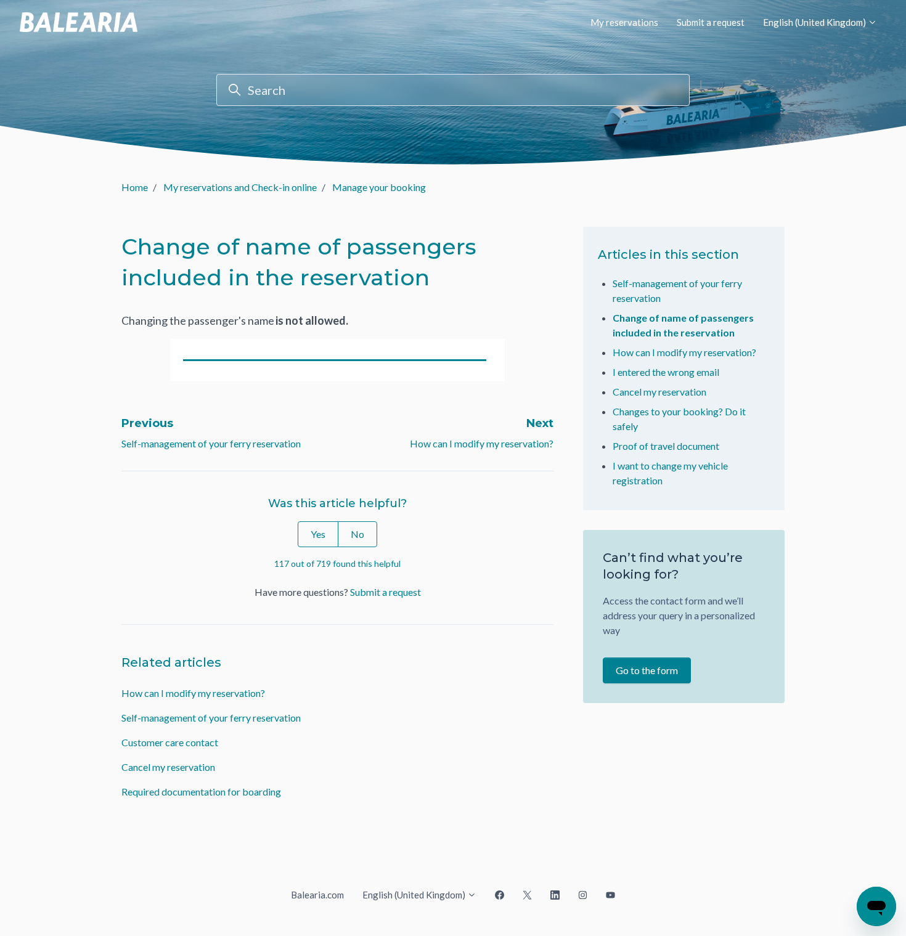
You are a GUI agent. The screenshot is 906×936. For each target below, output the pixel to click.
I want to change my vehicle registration (670, 473)
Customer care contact (169, 742)
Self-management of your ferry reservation (211, 443)
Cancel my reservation (168, 767)
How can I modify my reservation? (481, 443)
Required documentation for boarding (201, 791)
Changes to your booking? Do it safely (679, 418)
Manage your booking (379, 187)
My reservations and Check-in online (240, 187)
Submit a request (711, 22)
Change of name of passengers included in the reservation (683, 325)
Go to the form (647, 670)
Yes (318, 534)
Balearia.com (317, 894)
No (357, 534)
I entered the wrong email (666, 372)
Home (134, 187)
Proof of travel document (666, 446)
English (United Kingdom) (815, 22)
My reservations (624, 22)
